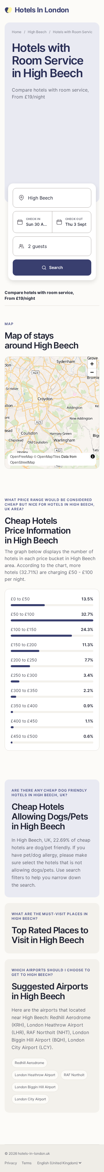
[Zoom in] (92, 364)
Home (16, 32)
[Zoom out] (92, 372)
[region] (52, 413)
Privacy (11, 1163)
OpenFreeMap (21, 456)
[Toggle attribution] (92, 456)
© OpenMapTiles (47, 456)
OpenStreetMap (22, 462)
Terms (26, 1163)
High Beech (37, 32)
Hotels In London (42, 10)
